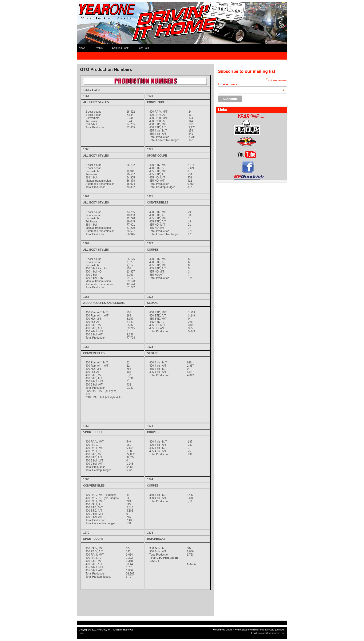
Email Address (251, 84)
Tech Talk (143, 48)
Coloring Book (120, 48)
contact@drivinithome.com (271, 633)
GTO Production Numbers (106, 69)
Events (99, 48)
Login (81, 633)
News (82, 48)
